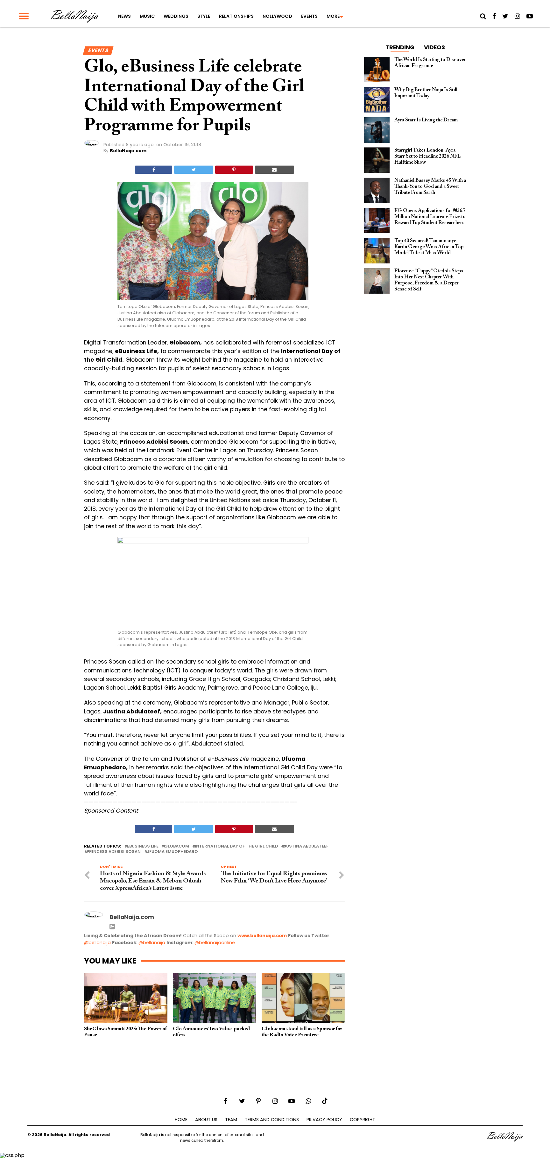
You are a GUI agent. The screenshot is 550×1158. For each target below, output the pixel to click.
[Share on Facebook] (153, 170)
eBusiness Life (143, 846)
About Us (206, 1119)
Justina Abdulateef (306, 846)
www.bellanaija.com (262, 935)
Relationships (236, 16)
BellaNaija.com (128, 150)
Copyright (362, 1119)
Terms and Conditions (272, 1119)
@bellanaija (97, 942)
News (124, 16)
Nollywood (277, 16)
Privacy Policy (324, 1119)
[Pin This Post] (234, 170)
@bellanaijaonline (214, 942)
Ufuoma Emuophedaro (172, 852)
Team (231, 1119)
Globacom (176, 846)
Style (203, 16)
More (333, 16)
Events (309, 16)
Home (181, 1119)
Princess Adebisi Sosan (114, 852)
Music (147, 16)
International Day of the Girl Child (236, 846)
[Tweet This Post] (193, 170)
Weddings (176, 16)
